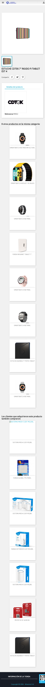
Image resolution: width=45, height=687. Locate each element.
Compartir (12, 77)
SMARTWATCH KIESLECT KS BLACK (22, 183)
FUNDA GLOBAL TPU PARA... (22, 478)
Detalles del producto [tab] (14, 87)
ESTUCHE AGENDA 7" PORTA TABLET (22, 361)
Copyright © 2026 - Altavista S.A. (22, 684)
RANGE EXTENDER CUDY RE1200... (22, 549)
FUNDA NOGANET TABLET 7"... (22, 254)
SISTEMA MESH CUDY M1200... (22, 442)
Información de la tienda (19, 676)
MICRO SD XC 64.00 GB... (22, 620)
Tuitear (17, 77)
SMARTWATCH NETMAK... (22, 219)
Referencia (9, 114)
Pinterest (23, 77)
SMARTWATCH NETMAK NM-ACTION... (22, 148)
